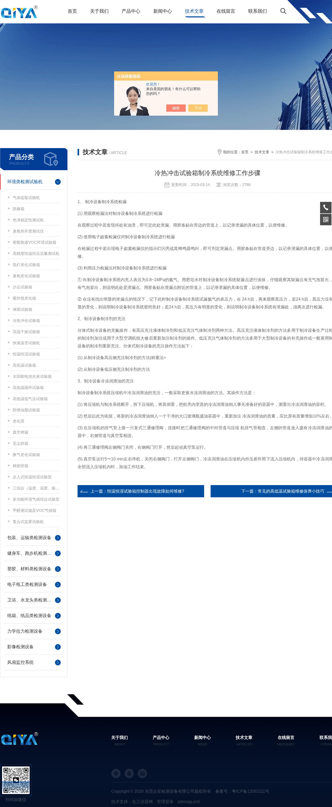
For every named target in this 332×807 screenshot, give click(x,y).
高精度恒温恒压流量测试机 (36, 253)
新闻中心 (162, 11)
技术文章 (194, 11)
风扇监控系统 (20, 662)
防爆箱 (18, 209)
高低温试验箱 (24, 365)
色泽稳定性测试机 (28, 220)
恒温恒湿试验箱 (26, 354)
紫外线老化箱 (24, 298)
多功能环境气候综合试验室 (36, 499)
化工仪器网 (142, 801)
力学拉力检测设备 (25, 631)
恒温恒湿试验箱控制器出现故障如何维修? (145, 491)
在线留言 (226, 11)
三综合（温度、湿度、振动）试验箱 (36, 488)
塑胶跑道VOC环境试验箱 (34, 242)
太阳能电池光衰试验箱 (32, 376)
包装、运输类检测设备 (29, 537)
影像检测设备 (20, 646)
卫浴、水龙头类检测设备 (31, 600)
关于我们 (99, 11)
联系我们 (257, 11)
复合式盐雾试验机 (28, 521)
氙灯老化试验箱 (26, 264)
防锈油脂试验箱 (26, 410)
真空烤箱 (20, 432)
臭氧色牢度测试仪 (28, 231)
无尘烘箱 (20, 443)
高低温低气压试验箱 (30, 398)
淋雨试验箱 (22, 309)
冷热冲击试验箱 (26, 320)
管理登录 (165, 801)
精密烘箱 (20, 466)
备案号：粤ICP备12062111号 (242, 791)
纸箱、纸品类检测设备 (29, 615)
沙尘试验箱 (22, 287)
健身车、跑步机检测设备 (31, 553)
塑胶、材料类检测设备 (29, 568)
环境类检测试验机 (25, 181)
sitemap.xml (189, 801)
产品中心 (131, 11)
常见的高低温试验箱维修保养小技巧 (291, 491)
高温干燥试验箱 (26, 331)
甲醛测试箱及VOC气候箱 (34, 510)
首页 (72, 11)
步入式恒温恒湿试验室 (32, 477)
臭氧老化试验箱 (26, 276)
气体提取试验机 (26, 197)
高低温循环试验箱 (28, 387)
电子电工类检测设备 (27, 584)
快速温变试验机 (26, 343)
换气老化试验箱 (26, 454)
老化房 (18, 421)
